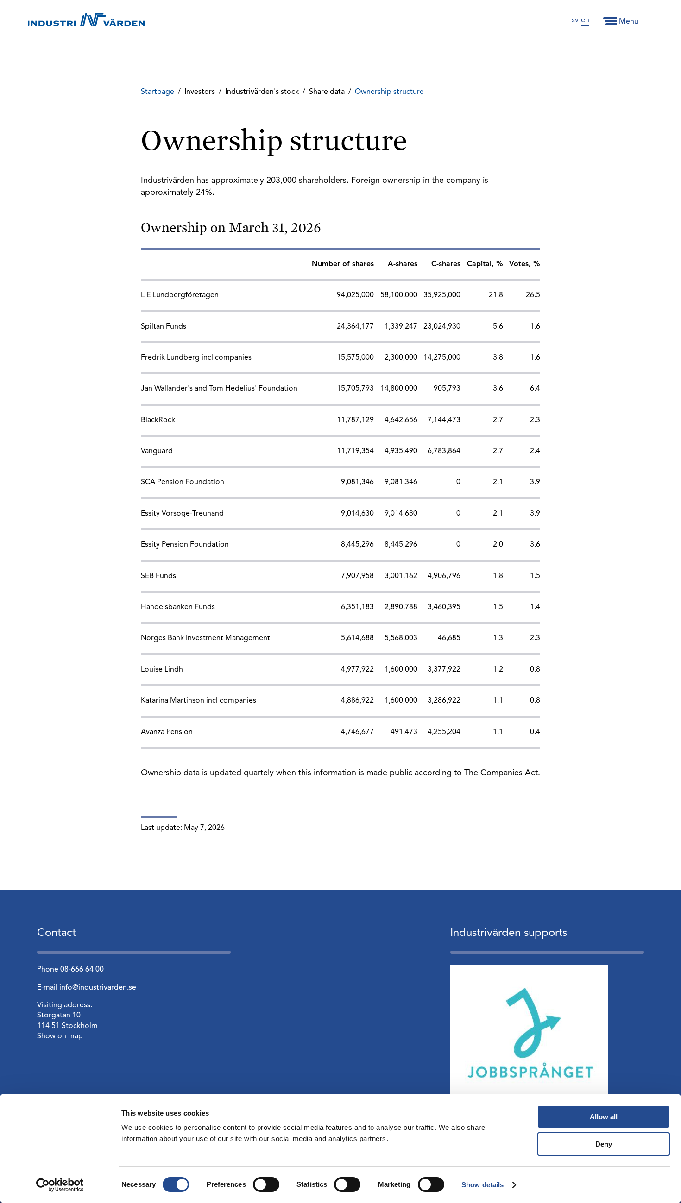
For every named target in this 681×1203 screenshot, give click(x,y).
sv (575, 20)
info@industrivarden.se (97, 987)
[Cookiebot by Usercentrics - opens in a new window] (60, 1185)
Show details (482, 1185)
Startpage (157, 92)
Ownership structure (389, 92)
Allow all (604, 1117)
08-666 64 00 (82, 969)
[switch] (266, 1184)
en (585, 20)
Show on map (60, 1036)
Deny (603, 1144)
